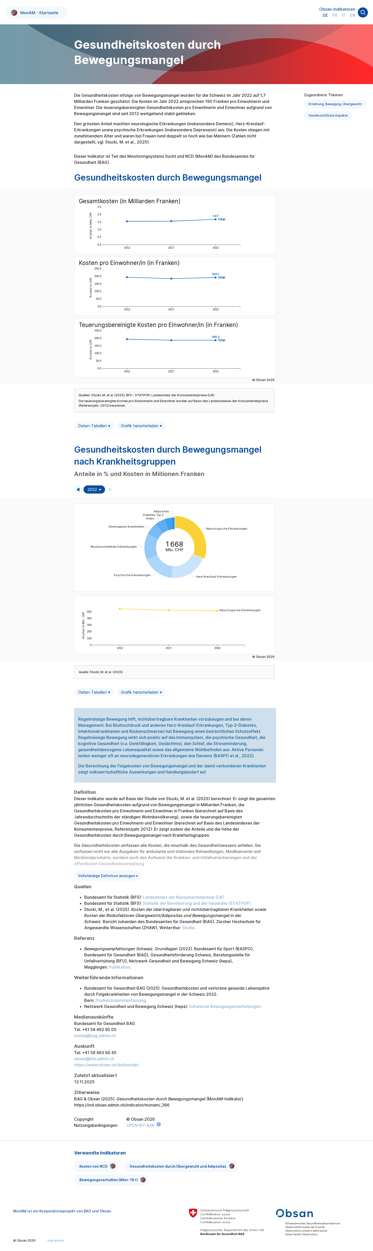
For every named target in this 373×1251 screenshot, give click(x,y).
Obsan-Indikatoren (337, 9)
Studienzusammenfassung (120, 1000)
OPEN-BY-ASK (140, 1125)
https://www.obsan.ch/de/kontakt (106, 1064)
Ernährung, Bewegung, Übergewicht (335, 104)
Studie (188, 927)
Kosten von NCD (93, 1166)
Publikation (119, 967)
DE (325, 15)
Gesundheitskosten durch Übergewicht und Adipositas (177, 1166)
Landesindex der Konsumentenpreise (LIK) (183, 897)
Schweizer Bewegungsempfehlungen (225, 1006)
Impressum (55, 1240)
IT (344, 15)
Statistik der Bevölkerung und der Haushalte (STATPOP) (197, 903)
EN (352, 15)
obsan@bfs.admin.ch (94, 1058)
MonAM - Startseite (39, 12)
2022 (92, 489)
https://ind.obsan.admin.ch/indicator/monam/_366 (121, 1104)
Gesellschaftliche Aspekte (328, 115)
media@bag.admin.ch (95, 1035)
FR (334, 15)
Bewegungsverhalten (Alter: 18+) (108, 1180)
